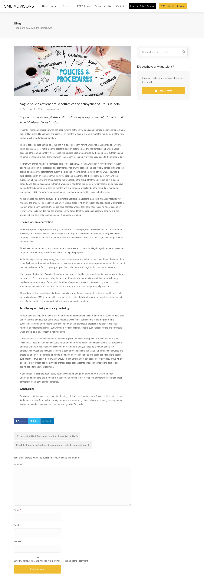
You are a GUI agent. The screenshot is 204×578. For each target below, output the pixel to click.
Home (45, 6)
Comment (19, 463)
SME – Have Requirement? (173, 6)
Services (67, 6)
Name (17, 509)
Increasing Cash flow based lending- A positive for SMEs (48, 435)
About (54, 6)
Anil (24, 108)
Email (17, 525)
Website (18, 541)
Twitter (35, 421)
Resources (100, 6)
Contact (120, 6)
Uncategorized (52, 108)
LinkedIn (48, 421)
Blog (110, 6)
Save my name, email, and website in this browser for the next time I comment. (51, 560)
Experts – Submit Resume (142, 6)
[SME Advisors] (19, 2)
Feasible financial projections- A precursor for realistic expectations (51, 445)
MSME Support (84, 6)
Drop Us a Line (165, 90)
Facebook (22, 421)
